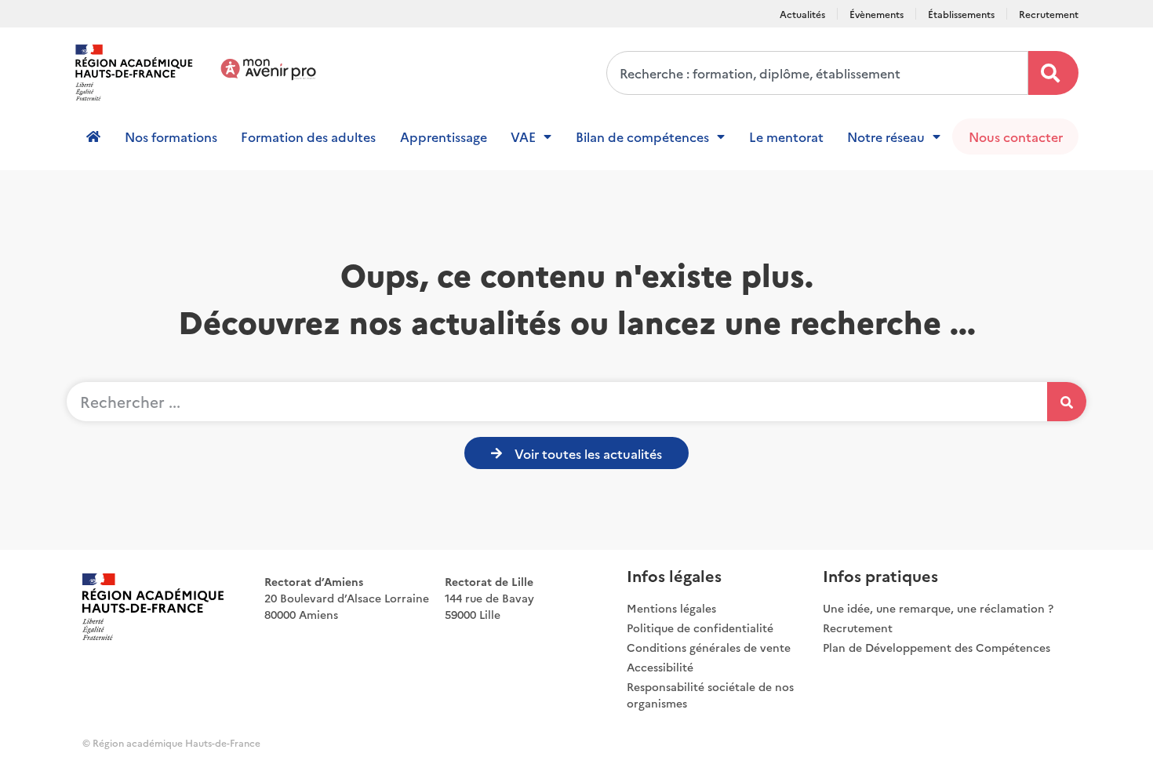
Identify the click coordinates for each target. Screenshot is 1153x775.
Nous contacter (1016, 136)
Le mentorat (786, 136)
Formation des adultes (308, 136)
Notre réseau (886, 136)
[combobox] (817, 73)
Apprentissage (443, 136)
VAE (523, 136)
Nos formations (171, 136)
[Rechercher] (1053, 73)
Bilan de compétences (642, 136)
